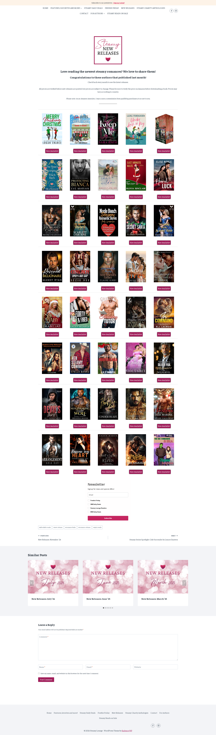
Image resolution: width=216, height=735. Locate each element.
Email (90, 667)
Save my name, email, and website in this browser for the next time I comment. (70, 673)
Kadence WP (127, 730)
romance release (84, 527)
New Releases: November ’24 (49, 538)
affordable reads (45, 527)
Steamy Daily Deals (93, 8)
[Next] (184, 583)
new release (58, 527)
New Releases (127, 8)
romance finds (70, 527)
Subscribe (108, 518)
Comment (43, 636)
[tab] (103, 607)
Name (42, 667)
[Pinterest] (176, 11)
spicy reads (97, 527)
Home (45, 8)
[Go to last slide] (32, 583)
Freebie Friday (112, 8)
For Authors (164, 713)
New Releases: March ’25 (154, 598)
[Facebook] (171, 11)
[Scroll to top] (210, 731)
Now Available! (52, 151)
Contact (84, 13)
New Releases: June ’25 (98, 598)
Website (137, 667)
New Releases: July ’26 (43, 598)
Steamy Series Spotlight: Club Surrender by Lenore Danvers (153, 538)
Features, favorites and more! (66, 713)
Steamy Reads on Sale (117, 13)
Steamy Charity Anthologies (151, 8)
